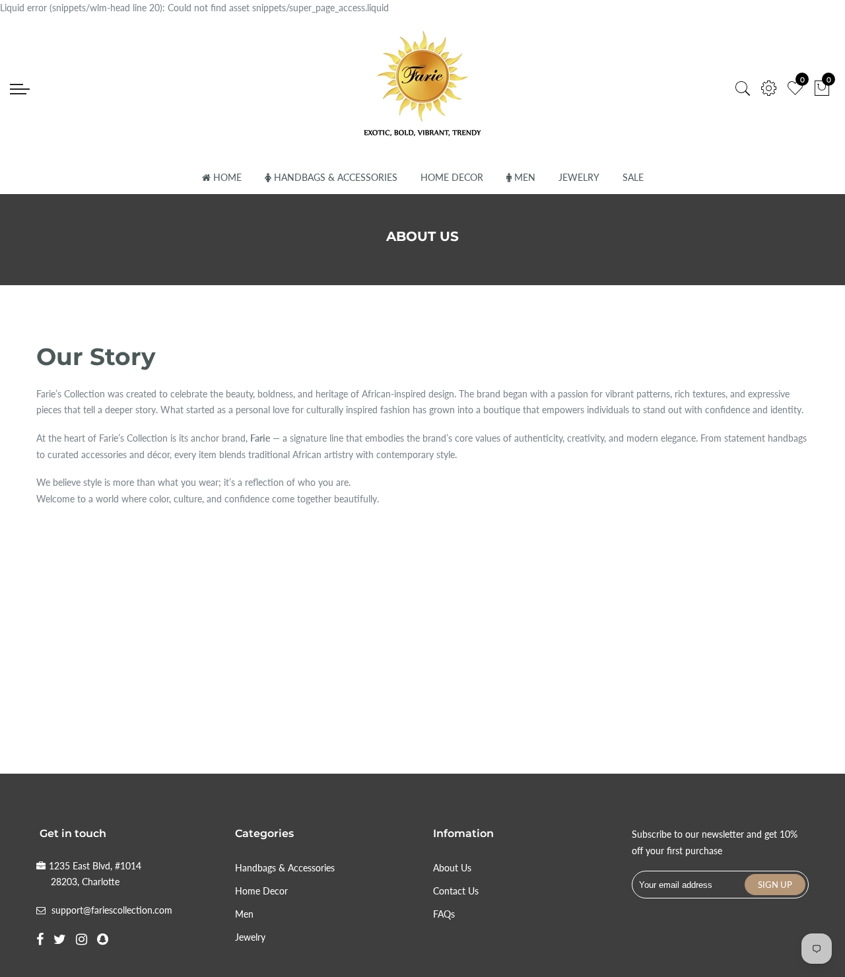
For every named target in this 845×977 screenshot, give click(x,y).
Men (524, 177)
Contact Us (456, 890)
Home (227, 177)
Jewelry (578, 177)
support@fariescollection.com (111, 910)
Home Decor (452, 177)
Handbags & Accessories (335, 177)
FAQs (444, 914)
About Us (452, 867)
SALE (633, 177)
